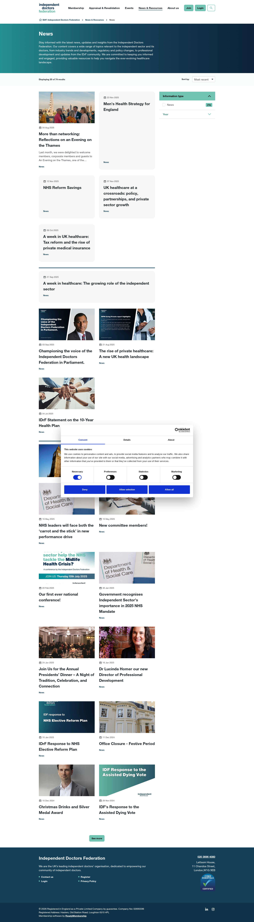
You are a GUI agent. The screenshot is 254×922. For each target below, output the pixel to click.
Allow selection (127, 489)
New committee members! (123, 525)
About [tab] (171, 439)
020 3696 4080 (206, 856)
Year (165, 114)
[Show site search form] (211, 8)
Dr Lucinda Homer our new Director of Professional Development (123, 674)
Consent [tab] (82, 439)
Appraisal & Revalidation (104, 8)
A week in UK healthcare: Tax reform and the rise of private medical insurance (66, 242)
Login (200, 7)
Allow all (169, 489)
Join (188, 7)
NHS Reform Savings (62, 187)
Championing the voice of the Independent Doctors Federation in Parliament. (65, 356)
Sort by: (185, 79)
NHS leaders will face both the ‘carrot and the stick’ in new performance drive (66, 531)
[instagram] (213, 909)
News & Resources (94, 20)
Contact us (47, 876)
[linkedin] (206, 909)
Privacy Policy (88, 881)
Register (85, 876)
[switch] (110, 477)
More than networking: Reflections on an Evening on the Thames (65, 139)
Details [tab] (127, 439)
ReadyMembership (76, 915)
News (189, 104)
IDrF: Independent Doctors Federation (61, 20)
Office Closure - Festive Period (127, 743)
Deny (84, 489)
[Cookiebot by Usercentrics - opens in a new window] (177, 430)
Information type (173, 96)
